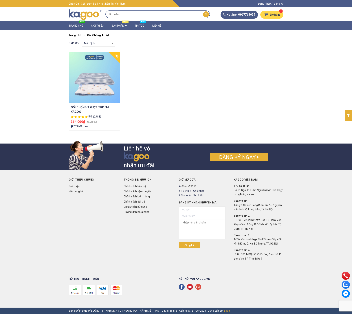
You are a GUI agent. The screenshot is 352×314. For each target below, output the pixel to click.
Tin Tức (140, 24)
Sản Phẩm (119, 24)
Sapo (227, 310)
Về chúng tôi (76, 191)
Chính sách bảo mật (136, 186)
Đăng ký (278, 3)
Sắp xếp (74, 43)
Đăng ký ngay (238, 157)
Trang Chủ (76, 24)
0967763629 (189, 186)
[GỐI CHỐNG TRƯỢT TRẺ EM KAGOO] (94, 77)
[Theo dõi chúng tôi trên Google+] (199, 287)
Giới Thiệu (97, 25)
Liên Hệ (156, 25)
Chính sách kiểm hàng (137, 196)
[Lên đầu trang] (345, 303)
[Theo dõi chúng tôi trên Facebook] (182, 287)
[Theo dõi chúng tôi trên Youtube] (190, 287)
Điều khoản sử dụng (135, 206)
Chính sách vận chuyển (137, 191)
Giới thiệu (74, 186)
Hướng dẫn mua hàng (137, 211)
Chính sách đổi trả (134, 201)
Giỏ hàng (275, 14)
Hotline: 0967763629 (240, 14)
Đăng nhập (264, 3)
